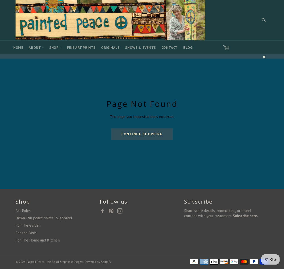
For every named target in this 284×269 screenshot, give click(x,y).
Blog (188, 47)
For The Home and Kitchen (38, 240)
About (35, 47)
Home (18, 47)
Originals (110, 47)
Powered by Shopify (98, 262)
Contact (170, 47)
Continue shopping (142, 134)
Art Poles (23, 210)
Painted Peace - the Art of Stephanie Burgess (55, 262)
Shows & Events (140, 47)
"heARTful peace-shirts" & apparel (44, 218)
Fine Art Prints (81, 47)
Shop (54, 47)
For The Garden (28, 225)
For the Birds (26, 232)
